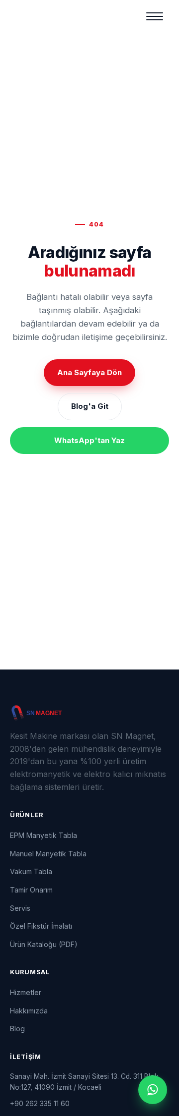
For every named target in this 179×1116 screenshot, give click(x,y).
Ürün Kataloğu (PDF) (44, 944)
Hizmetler (25, 992)
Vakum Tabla (31, 871)
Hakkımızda (29, 1010)
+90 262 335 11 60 (40, 1103)
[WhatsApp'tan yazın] (152, 1089)
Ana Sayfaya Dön (89, 372)
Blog (17, 1028)
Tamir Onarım (31, 890)
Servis (20, 908)
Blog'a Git (89, 406)
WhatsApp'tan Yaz (89, 440)
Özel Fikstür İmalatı (41, 926)
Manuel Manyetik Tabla (48, 853)
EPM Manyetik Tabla (43, 835)
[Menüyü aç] (154, 16)
